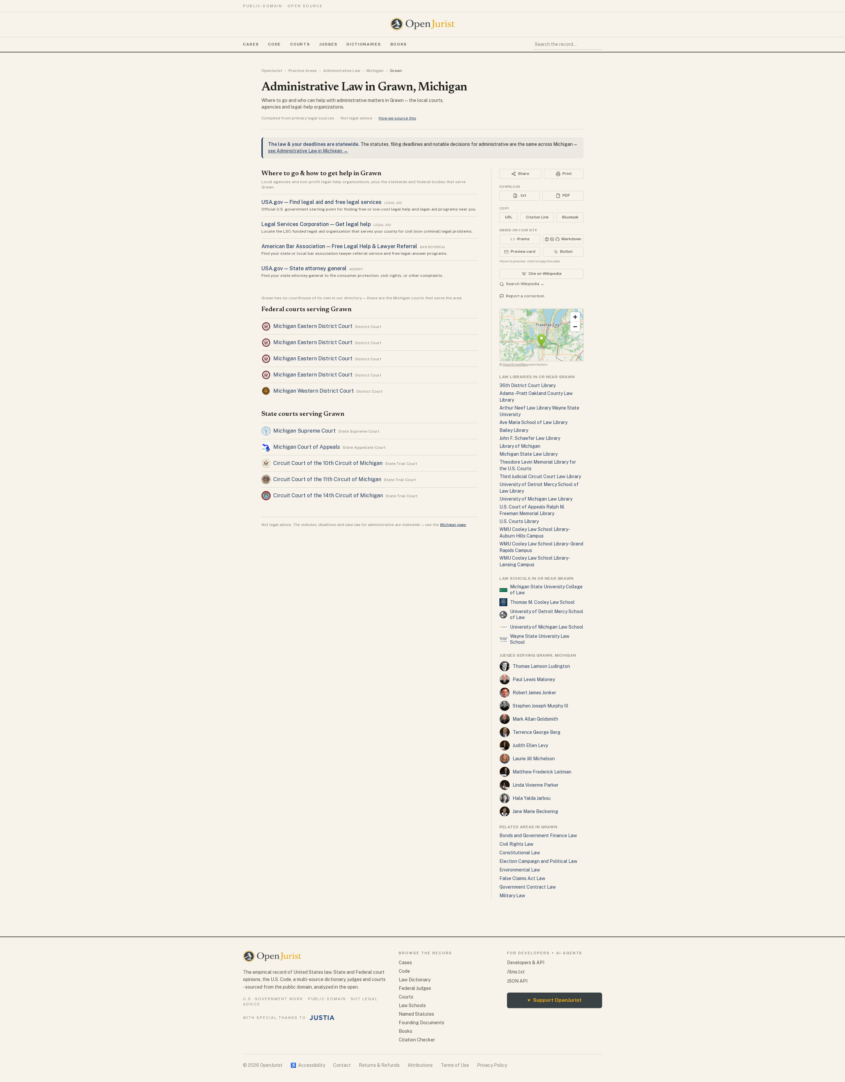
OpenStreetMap (515, 364)
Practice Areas (302, 70)
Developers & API (525, 962)
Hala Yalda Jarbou (532, 798)
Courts (300, 44)
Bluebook (570, 217)
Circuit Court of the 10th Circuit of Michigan (328, 463)
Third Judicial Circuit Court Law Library (540, 476)
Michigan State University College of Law (546, 589)
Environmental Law (519, 869)
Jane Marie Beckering (535, 811)
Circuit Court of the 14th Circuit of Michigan (328, 495)
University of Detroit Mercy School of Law (546, 614)
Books (398, 44)
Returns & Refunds (379, 1065)
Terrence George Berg (536, 732)
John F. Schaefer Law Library (529, 438)
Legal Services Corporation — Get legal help (316, 224)
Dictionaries (364, 44)
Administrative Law (341, 70)
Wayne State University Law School (539, 639)
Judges (328, 44)
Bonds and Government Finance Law (538, 835)
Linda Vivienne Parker (535, 785)
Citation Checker (417, 1039)
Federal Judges (415, 988)
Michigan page (453, 524)
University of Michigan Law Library (535, 499)
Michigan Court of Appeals (306, 447)
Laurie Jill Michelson (534, 758)
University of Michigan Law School (546, 627)
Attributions (420, 1065)
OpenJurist (271, 70)
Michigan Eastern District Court (313, 326)
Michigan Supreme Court (304, 431)
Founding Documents (421, 1022)
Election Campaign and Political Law (538, 861)
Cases (251, 44)
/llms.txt (516, 971)
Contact (342, 1065)
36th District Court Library (527, 385)
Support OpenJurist (554, 1000)
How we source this (397, 118)
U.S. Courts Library (519, 521)
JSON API (517, 981)
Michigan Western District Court (313, 391)
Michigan (375, 70)
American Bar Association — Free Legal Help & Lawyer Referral (339, 246)
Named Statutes (416, 1014)
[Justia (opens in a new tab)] (322, 1017)
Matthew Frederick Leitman (542, 771)
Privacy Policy (492, 1065)
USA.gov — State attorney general (304, 268)
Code (274, 44)
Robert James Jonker (534, 692)
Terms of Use (455, 1065)
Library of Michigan (519, 446)
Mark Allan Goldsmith (535, 719)
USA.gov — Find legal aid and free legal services (321, 202)
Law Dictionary (414, 979)
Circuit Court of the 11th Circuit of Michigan (327, 479)
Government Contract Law (527, 887)
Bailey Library (513, 430)
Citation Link (537, 217)
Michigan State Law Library (528, 454)
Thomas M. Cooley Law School (542, 602)
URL (508, 217)
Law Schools (412, 1005)
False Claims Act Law (522, 878)
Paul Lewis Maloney (534, 679)
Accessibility (307, 1065)
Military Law (512, 895)
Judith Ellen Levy (530, 745)
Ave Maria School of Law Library (533, 422)
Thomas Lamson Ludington (541, 666)
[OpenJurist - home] (422, 24)
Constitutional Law (519, 852)
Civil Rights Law (516, 844)
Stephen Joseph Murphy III (540, 705)
